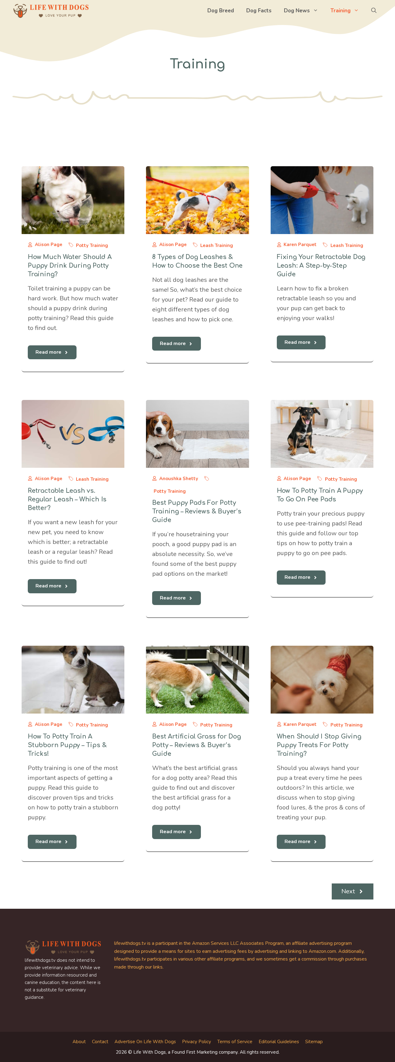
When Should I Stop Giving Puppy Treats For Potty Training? (319, 745)
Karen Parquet (300, 244)
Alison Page (48, 244)
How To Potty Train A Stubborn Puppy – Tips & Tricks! (67, 745)
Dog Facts (259, 10)
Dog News (297, 10)
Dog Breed (220, 10)
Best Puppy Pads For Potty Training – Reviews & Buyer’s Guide (196, 511)
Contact (100, 1042)
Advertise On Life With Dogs (145, 1042)
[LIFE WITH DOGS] (50, 11)
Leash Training (216, 245)
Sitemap (314, 1042)
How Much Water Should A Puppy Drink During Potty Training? (69, 265)
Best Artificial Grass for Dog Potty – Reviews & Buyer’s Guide (196, 745)
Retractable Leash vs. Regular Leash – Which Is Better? (67, 499)
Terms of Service (234, 1042)
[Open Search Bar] (374, 11)
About (79, 1042)
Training (341, 10)
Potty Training (92, 245)
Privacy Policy (196, 1042)
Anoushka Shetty (178, 478)
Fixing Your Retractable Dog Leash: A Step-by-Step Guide (321, 265)
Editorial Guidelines (279, 1042)
